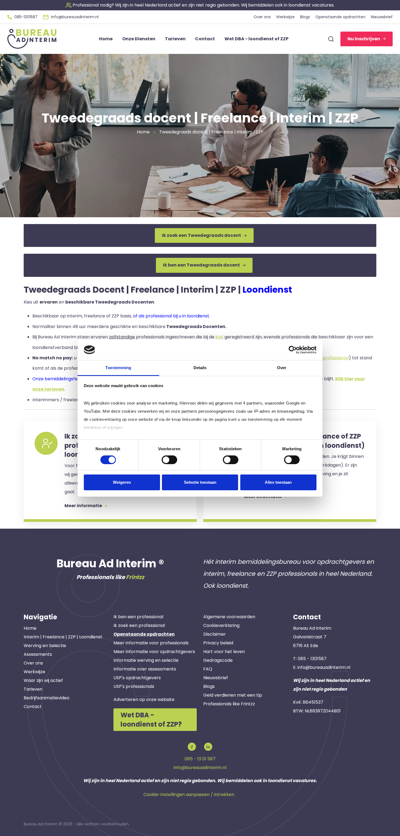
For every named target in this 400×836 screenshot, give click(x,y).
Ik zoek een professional (139, 625)
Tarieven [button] (175, 39)
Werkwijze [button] (285, 17)
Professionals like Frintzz (229, 704)
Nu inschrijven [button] (363, 39)
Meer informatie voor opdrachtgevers (154, 651)
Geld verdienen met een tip (232, 695)
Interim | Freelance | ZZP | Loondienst (63, 637)
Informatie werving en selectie (146, 660)
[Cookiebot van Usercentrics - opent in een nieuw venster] (292, 350)
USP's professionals (133, 686)
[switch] (169, 459)
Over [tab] (281, 367)
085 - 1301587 (312, 659)
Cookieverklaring (221, 625)
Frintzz (135, 577)
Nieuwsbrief (215, 678)
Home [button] (106, 39)
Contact (33, 706)
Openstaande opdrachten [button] (340, 17)
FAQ (207, 669)
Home (30, 628)
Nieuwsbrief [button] (382, 17)
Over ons (33, 663)
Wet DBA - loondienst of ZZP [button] (256, 39)
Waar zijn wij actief (43, 680)
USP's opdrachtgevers (137, 678)
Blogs (209, 686)
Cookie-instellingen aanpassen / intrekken (188, 794)
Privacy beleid (218, 643)
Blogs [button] (305, 17)
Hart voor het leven (224, 651)
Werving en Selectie (45, 645)
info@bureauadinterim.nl (323, 667)
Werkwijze (34, 672)
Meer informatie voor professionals (151, 643)
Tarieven (33, 689)
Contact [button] (205, 39)
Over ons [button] (262, 17)
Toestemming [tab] (118, 367)
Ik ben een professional (138, 617)
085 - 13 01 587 (200, 759)
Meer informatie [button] (83, 506)
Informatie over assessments (144, 669)
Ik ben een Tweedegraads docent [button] (201, 265)
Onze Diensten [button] (138, 39)
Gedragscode (218, 660)
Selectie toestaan (200, 482)
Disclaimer (214, 634)
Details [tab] (200, 367)
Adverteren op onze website (143, 699)
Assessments (38, 654)
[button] (200, 5)
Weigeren (122, 482)
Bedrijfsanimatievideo (46, 698)
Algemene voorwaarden (229, 617)
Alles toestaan (278, 482)
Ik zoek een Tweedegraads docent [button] (201, 235)
